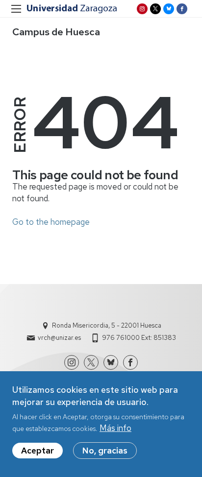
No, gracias (104, 450)
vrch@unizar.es (59, 338)
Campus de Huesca (56, 31)
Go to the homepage (51, 221)
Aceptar (37, 450)
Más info (115, 428)
